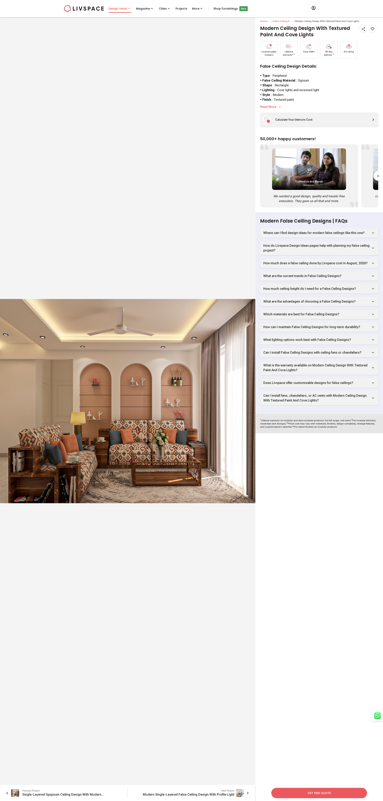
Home (263, 21)
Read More (268, 107)
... (270, 21)
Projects (181, 9)
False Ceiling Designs (283, 21)
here (347, 420)
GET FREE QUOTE (319, 793)
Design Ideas (118, 9)
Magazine (143, 9)
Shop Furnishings (225, 9)
